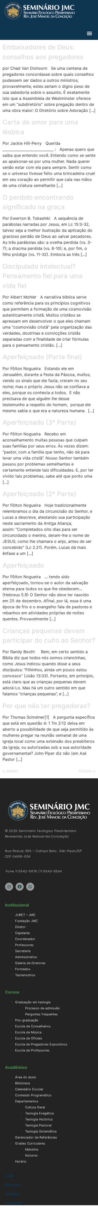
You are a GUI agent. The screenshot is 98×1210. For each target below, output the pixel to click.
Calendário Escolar (29, 1089)
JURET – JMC (25, 915)
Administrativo (26, 957)
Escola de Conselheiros (33, 1026)
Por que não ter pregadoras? (46, 706)
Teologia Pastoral (38, 1125)
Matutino (31, 1149)
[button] (89, 33)
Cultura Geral (35, 1107)
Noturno (31, 1155)
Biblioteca (22, 1083)
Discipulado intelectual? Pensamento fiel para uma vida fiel (43, 275)
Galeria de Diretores (30, 963)
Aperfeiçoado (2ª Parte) (39, 494)
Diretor (20, 927)
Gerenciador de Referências (36, 1137)
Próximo (87, 771)
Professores (24, 945)
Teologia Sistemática (41, 1131)
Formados (22, 969)
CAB (9, 1176)
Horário (20, 1161)
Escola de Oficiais (28, 1038)
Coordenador (25, 939)
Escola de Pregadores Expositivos (41, 1044)
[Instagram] (9, 887)
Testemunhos (25, 975)
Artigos (12, 1194)
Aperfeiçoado (23, 565)
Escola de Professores (32, 1050)
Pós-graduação (26, 1020)
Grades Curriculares (30, 1143)
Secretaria (22, 951)
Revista (12, 1185)
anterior (10, 771)
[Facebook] (20, 887)
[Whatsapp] (30, 887)
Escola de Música (28, 1032)
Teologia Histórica (39, 1119)
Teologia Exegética (39, 1113)
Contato (14, 1203)
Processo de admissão (42, 1008)
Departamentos (26, 1101)
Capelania (22, 933)
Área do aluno (25, 1077)
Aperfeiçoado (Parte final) (42, 357)
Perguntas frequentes (41, 1014)
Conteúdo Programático (33, 1095)
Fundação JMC (26, 921)
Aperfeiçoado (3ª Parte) (39, 422)
